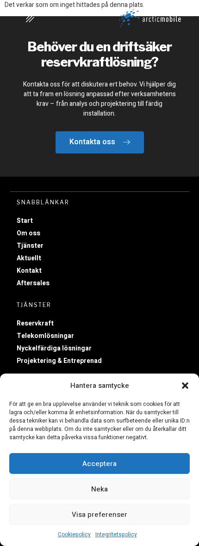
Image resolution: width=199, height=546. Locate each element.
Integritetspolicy (116, 534)
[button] (185, 385)
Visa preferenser (99, 514)
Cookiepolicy (74, 534)
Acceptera (99, 464)
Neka (99, 489)
